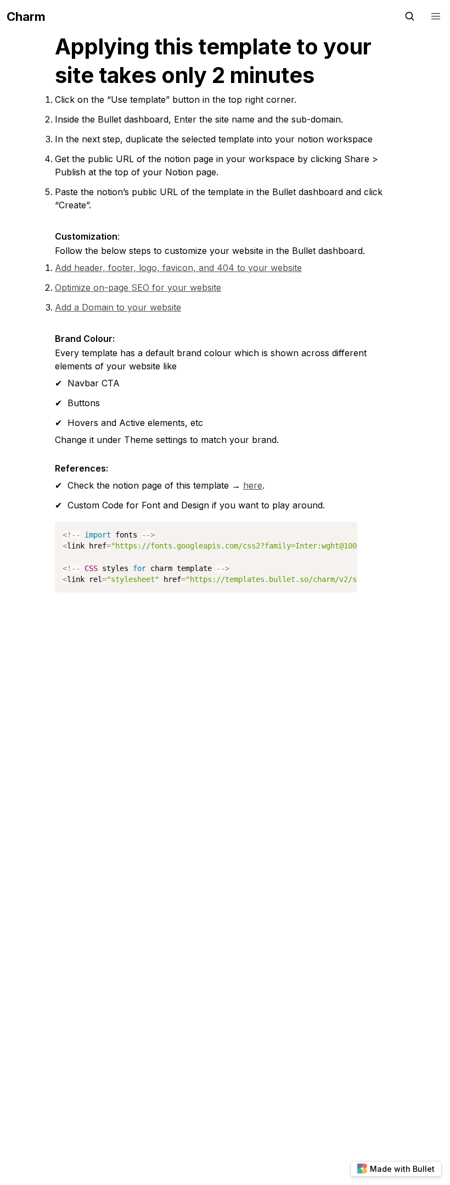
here (252, 485)
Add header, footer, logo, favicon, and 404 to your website (178, 267)
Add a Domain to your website (118, 307)
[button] (435, 16)
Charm (26, 16)
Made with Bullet (402, 1168)
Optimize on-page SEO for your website (138, 287)
